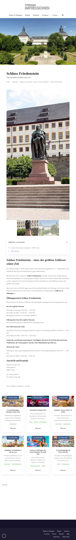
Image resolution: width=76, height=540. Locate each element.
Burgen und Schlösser (26, 82)
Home (8, 82)
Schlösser (36, 15)
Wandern (61, 534)
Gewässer (45, 15)
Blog (68, 534)
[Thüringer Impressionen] (38, 6)
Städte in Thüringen (15, 15)
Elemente (15, 82)
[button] (4, 536)
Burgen (27, 15)
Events (55, 15)
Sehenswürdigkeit (43, 82)
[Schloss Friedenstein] (27, 228)
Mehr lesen (13, 428)
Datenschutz (66, 536)
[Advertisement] (38, 499)
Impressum (56, 536)
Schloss (35, 82)
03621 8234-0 (15, 251)
